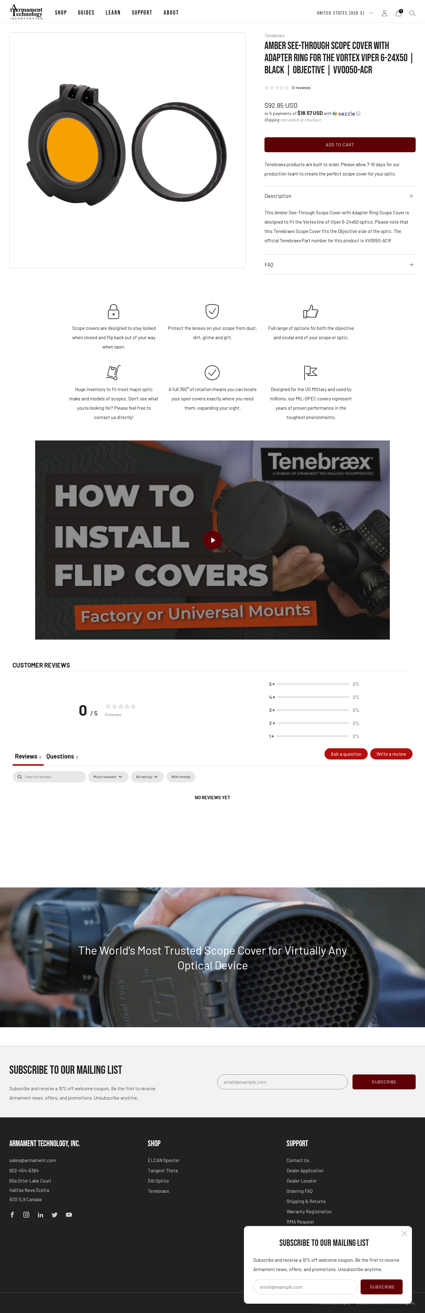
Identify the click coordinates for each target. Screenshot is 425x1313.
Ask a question (346, 754)
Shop (61, 12)
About (171, 12)
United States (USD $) (341, 13)
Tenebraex (158, 1191)
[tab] (62, 757)
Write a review (391, 754)
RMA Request (300, 1221)
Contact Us (298, 1160)
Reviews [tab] (28, 756)
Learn (113, 12)
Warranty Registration (309, 1211)
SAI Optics (158, 1180)
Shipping (271, 119)
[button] (312, 113)
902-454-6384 (24, 1170)
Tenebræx (274, 35)
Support (142, 12)
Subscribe (382, 1286)
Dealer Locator (302, 1180)
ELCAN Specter (164, 1160)
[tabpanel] (212, 818)
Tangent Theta (163, 1170)
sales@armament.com (32, 1160)
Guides (86, 12)
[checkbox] (180, 776)
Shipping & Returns (306, 1201)
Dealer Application (305, 1170)
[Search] (412, 13)
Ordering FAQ (300, 1191)
